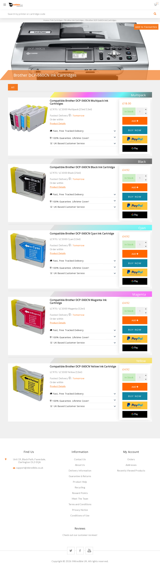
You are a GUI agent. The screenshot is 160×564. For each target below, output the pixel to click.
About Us (80, 464)
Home (46, 20)
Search (155, 14)
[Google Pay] (134, 148)
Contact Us (80, 459)
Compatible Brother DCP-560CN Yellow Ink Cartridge (83, 366)
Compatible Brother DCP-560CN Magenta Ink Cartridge (78, 301)
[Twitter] (71, 550)
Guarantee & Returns (80, 476)
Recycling (80, 487)
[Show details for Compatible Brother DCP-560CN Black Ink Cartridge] (28, 184)
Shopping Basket (157, 3)
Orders (131, 459)
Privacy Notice (80, 509)
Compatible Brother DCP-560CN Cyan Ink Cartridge (82, 233)
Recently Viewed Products (131, 470)
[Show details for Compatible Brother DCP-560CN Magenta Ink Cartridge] (28, 317)
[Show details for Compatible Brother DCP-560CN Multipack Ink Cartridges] (28, 118)
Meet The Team (80, 498)
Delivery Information (80, 470)
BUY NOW (134, 130)
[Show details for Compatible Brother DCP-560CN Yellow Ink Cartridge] (28, 383)
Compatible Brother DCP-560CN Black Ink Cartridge (82, 167)
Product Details (58, 123)
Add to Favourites (146, 26)
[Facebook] (80, 550)
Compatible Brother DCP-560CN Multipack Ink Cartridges (79, 102)
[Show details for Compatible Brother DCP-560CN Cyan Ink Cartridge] (28, 250)
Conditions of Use (79, 515)
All (13, 87)
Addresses (131, 464)
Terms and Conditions (79, 504)
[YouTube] (89, 550)
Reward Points (80, 493)
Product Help (80, 481)
